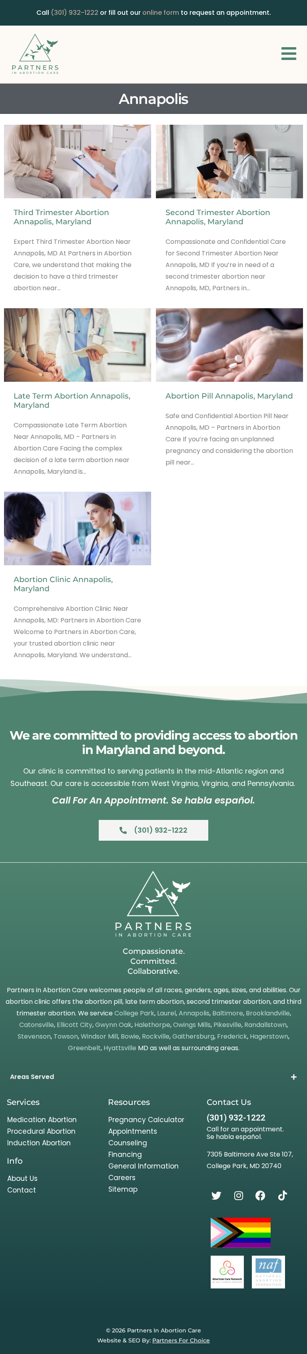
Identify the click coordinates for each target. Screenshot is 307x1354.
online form (160, 12)
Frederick (232, 1036)
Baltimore (227, 1013)
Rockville (155, 1036)
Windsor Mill (99, 1036)
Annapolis (194, 1013)
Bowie (130, 1036)
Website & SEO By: (153, 1340)
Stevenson (34, 1036)
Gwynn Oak (113, 1024)
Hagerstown (269, 1036)
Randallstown (265, 1024)
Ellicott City (74, 1024)
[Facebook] (261, 1196)
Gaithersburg (193, 1036)
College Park (134, 1013)
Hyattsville (120, 1048)
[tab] (153, 1077)
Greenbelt (84, 1048)
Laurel (166, 1013)
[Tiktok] (283, 1196)
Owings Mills (192, 1024)
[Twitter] (217, 1196)
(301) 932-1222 (74, 12)
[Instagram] (239, 1196)
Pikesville (227, 1024)
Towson (66, 1036)
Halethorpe (152, 1024)
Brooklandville (268, 1013)
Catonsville (36, 1024)
